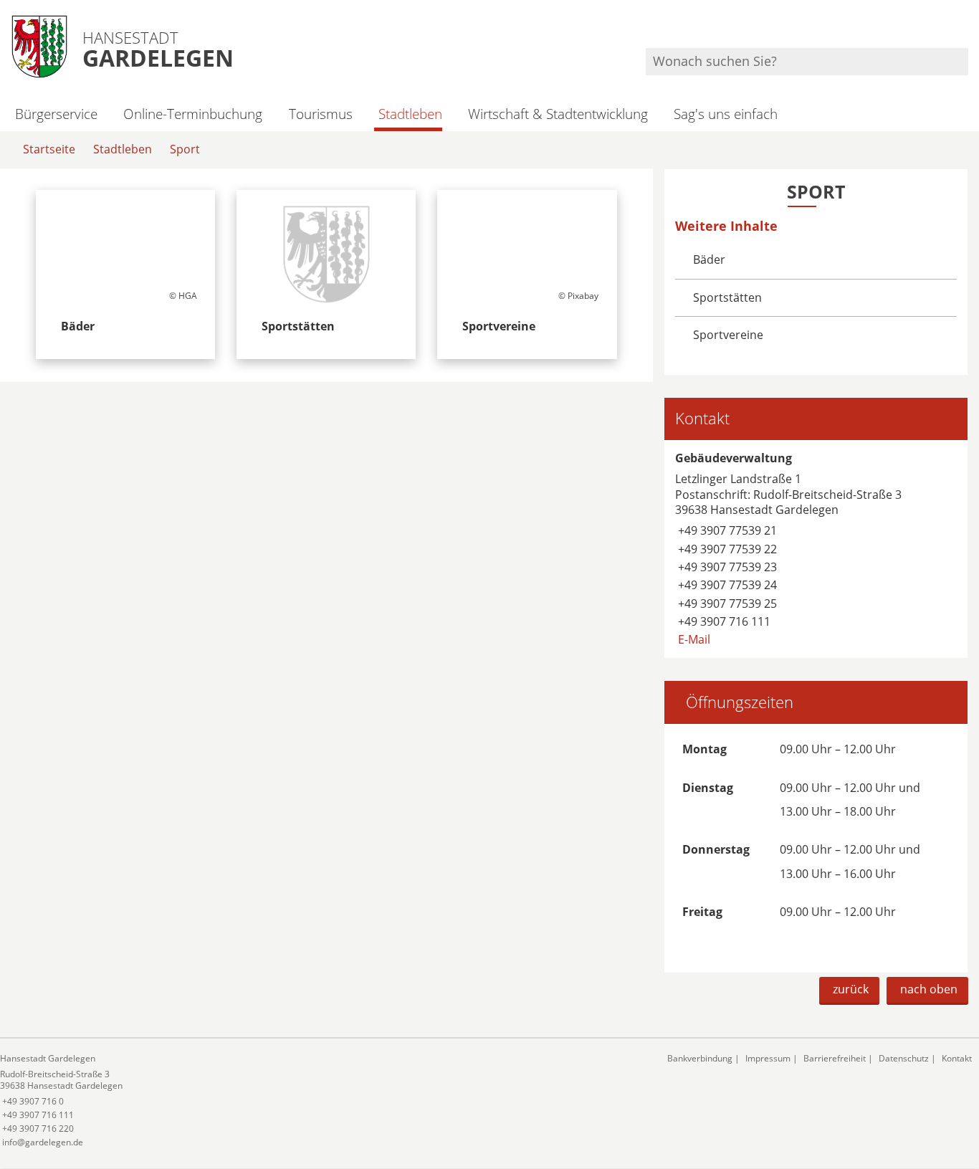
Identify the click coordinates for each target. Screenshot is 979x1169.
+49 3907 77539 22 (726, 549)
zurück (851, 989)
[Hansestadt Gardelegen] (323, 1100)
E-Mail (692, 639)
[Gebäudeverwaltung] (816, 549)
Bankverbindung (699, 1058)
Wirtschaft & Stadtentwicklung (558, 113)
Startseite (49, 149)
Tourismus (320, 113)
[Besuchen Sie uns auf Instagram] (966, 29)
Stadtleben (410, 113)
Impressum (768, 1058)
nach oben (928, 989)
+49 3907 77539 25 (726, 603)
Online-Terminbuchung (192, 113)
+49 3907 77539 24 (726, 585)
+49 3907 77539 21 (726, 530)
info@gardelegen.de (41, 1142)
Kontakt (957, 1058)
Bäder (709, 259)
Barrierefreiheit (834, 1058)
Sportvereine (728, 335)
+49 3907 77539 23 (726, 567)
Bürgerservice (56, 113)
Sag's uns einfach (726, 113)
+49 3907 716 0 (32, 1101)
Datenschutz (904, 1058)
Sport (185, 149)
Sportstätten (727, 297)
